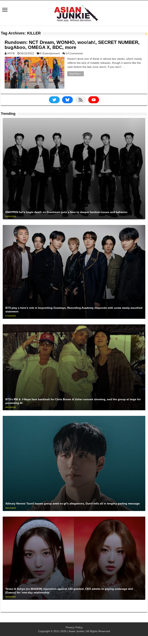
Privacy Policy (74, 627)
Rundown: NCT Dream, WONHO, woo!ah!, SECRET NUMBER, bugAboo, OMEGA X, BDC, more (72, 45)
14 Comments (74, 53)
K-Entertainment (50, 53)
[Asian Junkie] (74, 12)
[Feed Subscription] (146, 33)
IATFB (11, 53)
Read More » (76, 73)
